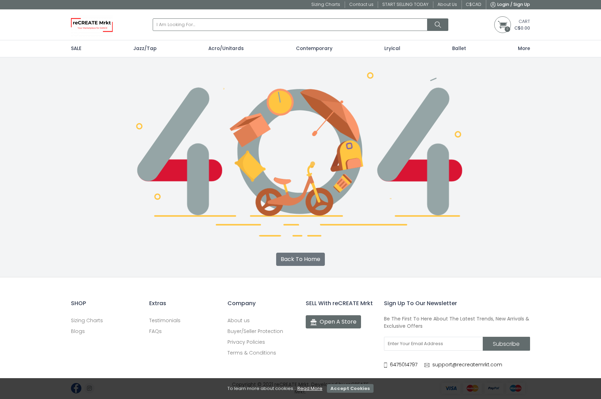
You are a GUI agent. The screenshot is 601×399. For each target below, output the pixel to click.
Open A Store (338, 322)
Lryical (392, 48)
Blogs (78, 331)
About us (238, 320)
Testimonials (165, 320)
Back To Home (300, 259)
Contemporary (314, 48)
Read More (309, 388)
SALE (76, 48)
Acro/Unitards (226, 48)
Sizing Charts (87, 320)
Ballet (459, 48)
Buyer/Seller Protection (255, 331)
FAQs (155, 331)
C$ (473, 4)
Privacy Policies (246, 342)
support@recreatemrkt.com (467, 364)
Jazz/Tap (145, 48)
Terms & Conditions (251, 352)
